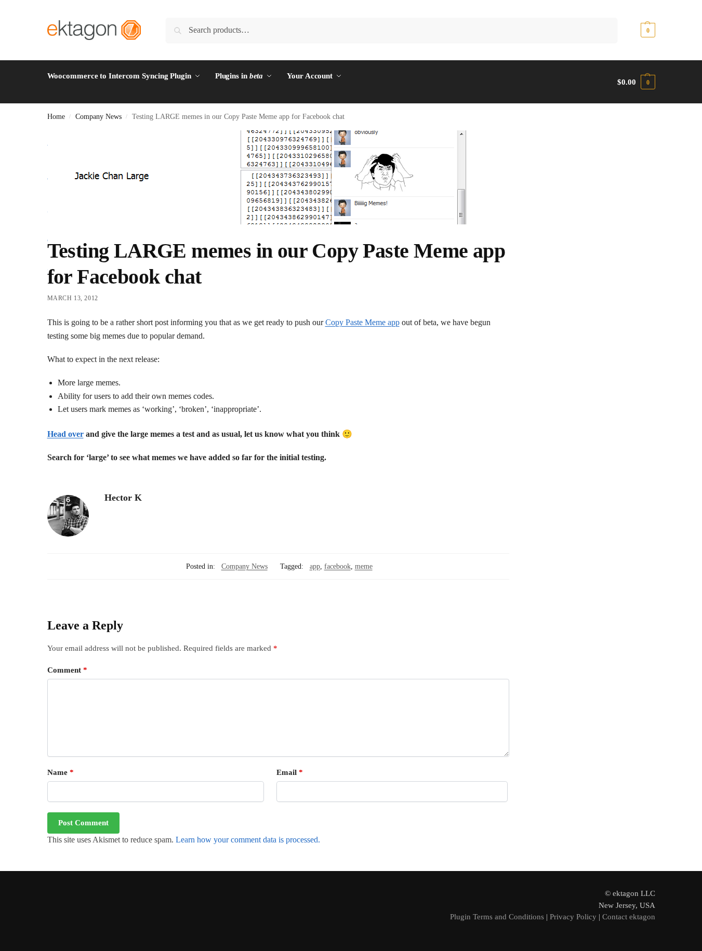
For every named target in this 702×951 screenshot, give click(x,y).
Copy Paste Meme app (362, 322)
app (315, 566)
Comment (67, 670)
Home (56, 116)
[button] (636, 30)
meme (364, 566)
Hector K (123, 497)
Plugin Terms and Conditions (497, 917)
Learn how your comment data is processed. (248, 839)
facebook (337, 566)
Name (60, 772)
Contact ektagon (628, 917)
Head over (65, 434)
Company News (98, 116)
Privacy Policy (573, 917)
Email (289, 772)
